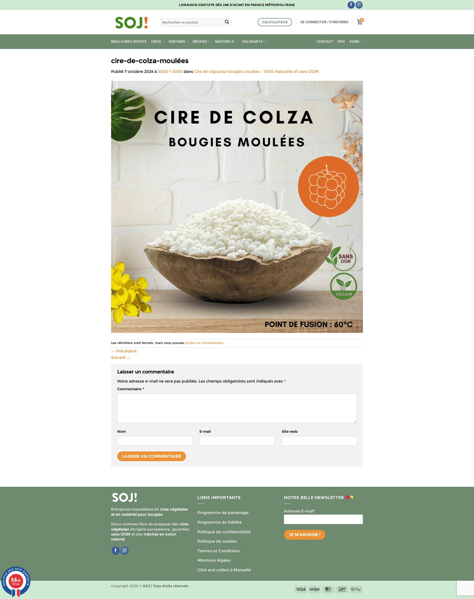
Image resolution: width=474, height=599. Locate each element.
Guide (354, 42)
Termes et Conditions (219, 551)
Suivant (121, 357)
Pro (341, 42)
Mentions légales (214, 560)
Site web (289, 431)
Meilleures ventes (129, 42)
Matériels (224, 42)
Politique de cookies (217, 541)
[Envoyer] (227, 22)
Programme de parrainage (223, 512)
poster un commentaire (204, 343)
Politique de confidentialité (224, 532)
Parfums (177, 42)
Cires (156, 42)
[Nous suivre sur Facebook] (351, 5)
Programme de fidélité (220, 522)
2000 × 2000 (170, 71)
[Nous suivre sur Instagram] (359, 5)
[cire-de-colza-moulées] (237, 206)
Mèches (200, 42)
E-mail (205, 431)
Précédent (124, 351)
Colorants (252, 42)
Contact (325, 42)
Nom (121, 431)
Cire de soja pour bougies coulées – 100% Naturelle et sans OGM (256, 71)
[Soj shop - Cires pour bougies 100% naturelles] (131, 22)
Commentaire (130, 389)
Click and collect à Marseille (224, 570)
